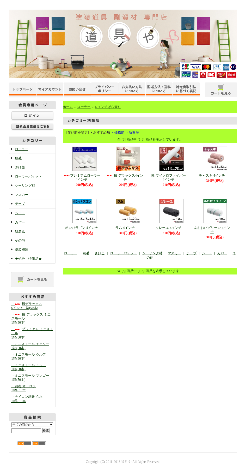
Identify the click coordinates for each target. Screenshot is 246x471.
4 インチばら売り (108, 107)
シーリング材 (25, 185)
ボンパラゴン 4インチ (81, 228)
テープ (20, 204)
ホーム (68, 107)
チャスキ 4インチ (212, 175)
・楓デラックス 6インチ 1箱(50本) (26, 306)
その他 (20, 240)
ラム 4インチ (125, 228)
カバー (20, 222)
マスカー (21, 195)
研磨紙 (20, 231)
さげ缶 (20, 167)
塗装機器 (21, 249)
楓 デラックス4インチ (128, 177)
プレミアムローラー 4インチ (85, 177)
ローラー (21, 149)
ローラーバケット (28, 176)
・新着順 (132, 132)
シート (20, 213)
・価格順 (117, 132)
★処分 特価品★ (28, 259)
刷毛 (18, 158)
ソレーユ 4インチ (168, 228)
